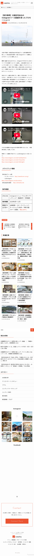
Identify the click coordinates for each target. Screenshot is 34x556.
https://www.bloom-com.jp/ (22, 176)
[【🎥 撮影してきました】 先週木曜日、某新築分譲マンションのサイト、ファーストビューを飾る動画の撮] (27, 416)
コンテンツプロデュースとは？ (10, 542)
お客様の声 (5, 378)
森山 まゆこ (23, 210)
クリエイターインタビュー (9, 381)
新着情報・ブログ (7, 399)
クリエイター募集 (27, 542)
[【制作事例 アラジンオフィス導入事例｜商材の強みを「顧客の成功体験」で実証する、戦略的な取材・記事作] (6, 437)
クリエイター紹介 (12, 544)
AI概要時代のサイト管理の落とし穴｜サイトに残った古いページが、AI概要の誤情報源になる (16, 353)
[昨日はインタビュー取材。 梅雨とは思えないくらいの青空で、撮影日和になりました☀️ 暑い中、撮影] (6, 416)
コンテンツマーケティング (9, 388)
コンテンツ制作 (6, 392)
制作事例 (4, 23)
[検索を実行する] (32, 329)
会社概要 (19, 544)
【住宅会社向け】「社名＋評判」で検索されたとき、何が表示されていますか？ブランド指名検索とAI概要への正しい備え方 (17, 359)
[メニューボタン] (32, 3)
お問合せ (24, 544)
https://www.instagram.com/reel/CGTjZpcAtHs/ (13, 160)
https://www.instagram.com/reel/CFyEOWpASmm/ (14, 158)
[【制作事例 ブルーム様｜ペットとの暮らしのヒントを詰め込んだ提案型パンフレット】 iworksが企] (17, 437)
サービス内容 (23, 540)
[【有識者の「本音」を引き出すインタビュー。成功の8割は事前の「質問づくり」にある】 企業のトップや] (27, 426)
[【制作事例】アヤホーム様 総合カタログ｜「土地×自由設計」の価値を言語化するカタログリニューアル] (6, 426)
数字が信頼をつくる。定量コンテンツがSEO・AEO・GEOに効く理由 (17, 347)
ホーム (9, 540)
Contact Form (17, 521)
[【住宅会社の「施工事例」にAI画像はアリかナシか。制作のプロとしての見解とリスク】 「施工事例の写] (27, 437)
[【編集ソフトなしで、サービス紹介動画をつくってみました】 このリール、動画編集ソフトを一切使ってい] (17, 416)
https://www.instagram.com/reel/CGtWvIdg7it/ (13, 162)
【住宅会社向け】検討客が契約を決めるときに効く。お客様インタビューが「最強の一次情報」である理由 (16, 365)
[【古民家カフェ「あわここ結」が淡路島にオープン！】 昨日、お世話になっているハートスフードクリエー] (17, 426)
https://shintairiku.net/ (18, 182)
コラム (4, 385)
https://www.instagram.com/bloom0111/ (12, 180)
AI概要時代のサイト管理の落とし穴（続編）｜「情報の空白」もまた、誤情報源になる (16, 342)
